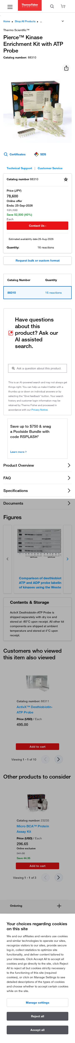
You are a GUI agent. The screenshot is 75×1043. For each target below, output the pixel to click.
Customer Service (50, 168)
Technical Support (19, 168)
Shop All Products (25, 21)
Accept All (37, 1030)
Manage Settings (37, 1002)
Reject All (37, 1016)
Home (6, 21)
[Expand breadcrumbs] (63, 21)
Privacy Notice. (39, 409)
